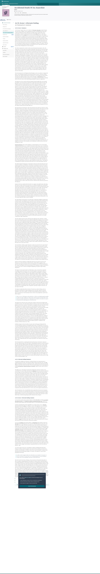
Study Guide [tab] (3, 19)
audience (34, 370)
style (36, 223)
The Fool (34, 30)
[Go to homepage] (5, 1)
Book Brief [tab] (9, 19)
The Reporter (40, 76)
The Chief (39, 30)
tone (43, 470)
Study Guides (6, 3)
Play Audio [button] (24, 17)
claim (25, 34)
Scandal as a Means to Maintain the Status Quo (33, 401)
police (36, 33)
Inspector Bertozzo (18, 144)
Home (3, 3)
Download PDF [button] (18, 17)
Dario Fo (15, 9)
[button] (29, 17)
